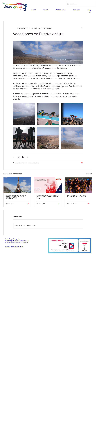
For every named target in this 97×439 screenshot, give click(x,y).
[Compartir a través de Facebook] (14, 157)
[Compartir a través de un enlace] (28, 157)
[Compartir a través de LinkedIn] (23, 157)
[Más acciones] (82, 28)
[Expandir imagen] (24, 114)
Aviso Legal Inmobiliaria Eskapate (16, 242)
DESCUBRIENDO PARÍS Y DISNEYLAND (16, 197)
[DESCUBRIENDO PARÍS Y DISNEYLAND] (17, 185)
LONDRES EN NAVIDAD (76, 196)
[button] (90, 12)
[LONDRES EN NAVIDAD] (78, 185)
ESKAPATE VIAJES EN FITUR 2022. (48, 197)
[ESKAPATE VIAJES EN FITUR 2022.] (48, 185)
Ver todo (89, 173)
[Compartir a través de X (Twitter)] (18, 157)
